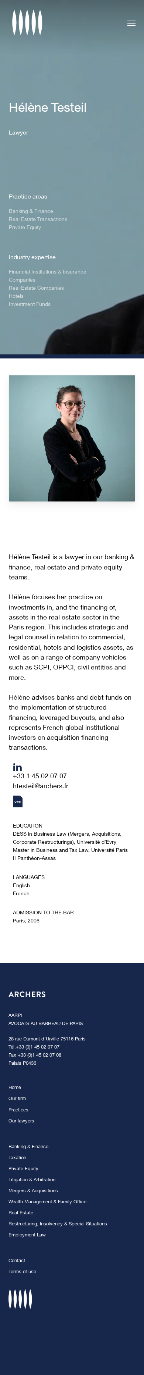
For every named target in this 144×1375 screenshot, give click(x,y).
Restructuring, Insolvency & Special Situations (57, 1224)
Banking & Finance (28, 1147)
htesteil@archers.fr (40, 786)
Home (14, 1088)
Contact (16, 1261)
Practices (18, 1110)
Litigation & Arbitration (31, 1180)
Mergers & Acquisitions (33, 1191)
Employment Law (27, 1235)
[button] (131, 22)
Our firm (17, 1099)
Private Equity (23, 1169)
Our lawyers (21, 1121)
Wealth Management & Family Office (47, 1202)
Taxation (17, 1158)
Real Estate (20, 1213)
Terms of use (22, 1272)
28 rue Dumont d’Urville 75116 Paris (47, 1039)
